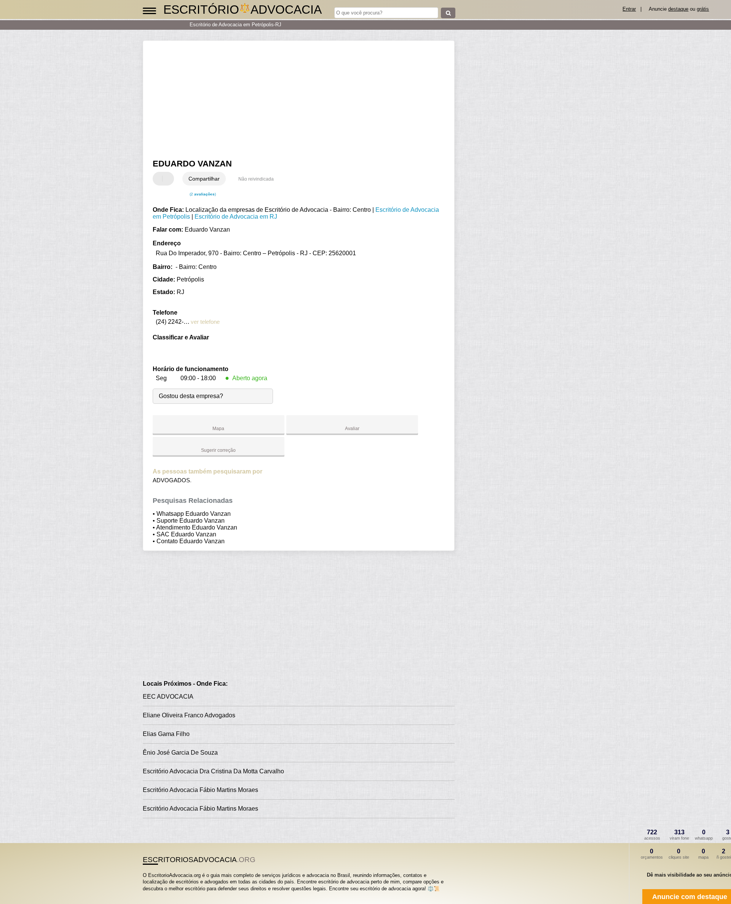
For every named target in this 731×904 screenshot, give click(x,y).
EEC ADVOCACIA (168, 696)
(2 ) (202, 194)
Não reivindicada (256, 179)
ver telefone (205, 321)
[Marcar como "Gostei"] (159, 179)
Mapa (218, 428)
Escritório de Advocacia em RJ (236, 216)
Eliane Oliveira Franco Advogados (189, 715)
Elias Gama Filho (166, 734)
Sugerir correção (218, 450)
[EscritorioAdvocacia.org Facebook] (144, 895)
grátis (703, 9)
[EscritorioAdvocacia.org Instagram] (151, 895)
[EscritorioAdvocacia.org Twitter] (148, 895)
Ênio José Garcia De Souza (180, 752)
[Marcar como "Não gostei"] (169, 179)
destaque (678, 9)
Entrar (629, 9)
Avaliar (352, 428)
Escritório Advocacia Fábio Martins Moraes (200, 790)
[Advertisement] (295, 99)
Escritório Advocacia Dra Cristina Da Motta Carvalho (213, 771)
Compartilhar (204, 179)
